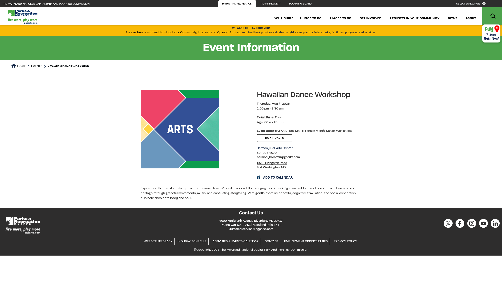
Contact (271, 241)
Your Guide (283, 18)
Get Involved (370, 18)
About (471, 18)
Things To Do (310, 18)
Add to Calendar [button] (278, 177)
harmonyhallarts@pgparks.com (278, 157)
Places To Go (340, 18)
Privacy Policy (345, 241)
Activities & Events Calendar (236, 241)
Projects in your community (415, 18)
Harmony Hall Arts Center (275, 148)
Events (36, 66)
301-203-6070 (267, 153)
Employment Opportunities (306, 241)
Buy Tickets (274, 137)
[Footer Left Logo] (22, 224)
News (452, 18)
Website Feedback (158, 241)
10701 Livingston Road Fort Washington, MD (272, 165)
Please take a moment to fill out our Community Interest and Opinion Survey (183, 32)
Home (21, 66)
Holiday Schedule (192, 241)
